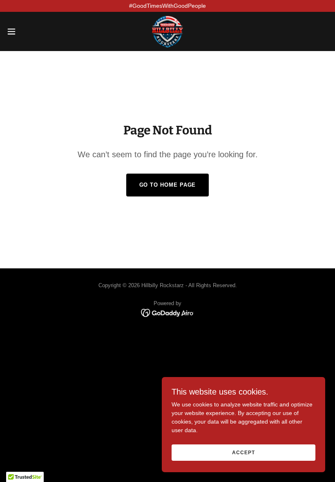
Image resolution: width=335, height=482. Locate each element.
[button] (28, 31)
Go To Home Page (167, 185)
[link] (167, 31)
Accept (243, 452)
